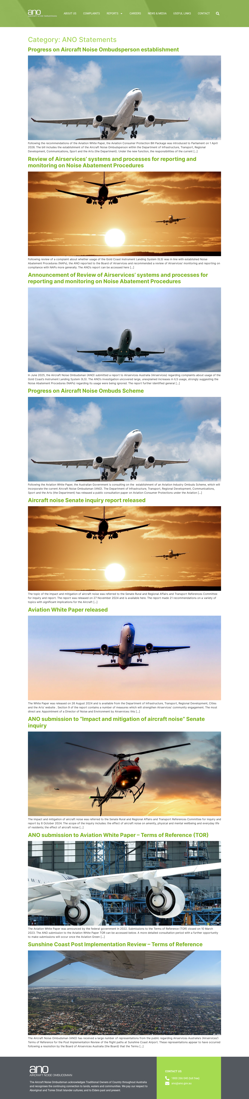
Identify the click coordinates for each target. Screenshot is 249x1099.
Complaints (91, 13)
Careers (135, 13)
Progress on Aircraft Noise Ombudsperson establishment (103, 49)
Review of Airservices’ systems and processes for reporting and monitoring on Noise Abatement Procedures (112, 162)
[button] (217, 13)
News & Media (157, 13)
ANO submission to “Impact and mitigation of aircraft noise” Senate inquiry (116, 722)
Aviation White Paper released (68, 609)
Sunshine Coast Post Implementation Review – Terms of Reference (115, 944)
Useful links (182, 13)
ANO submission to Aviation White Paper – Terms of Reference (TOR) (118, 835)
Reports (112, 13)
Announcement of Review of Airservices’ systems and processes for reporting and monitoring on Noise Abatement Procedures (118, 278)
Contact (204, 13)
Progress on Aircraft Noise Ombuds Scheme (86, 390)
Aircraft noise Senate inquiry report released (87, 500)
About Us (70, 13)
